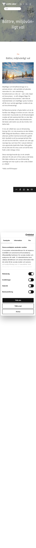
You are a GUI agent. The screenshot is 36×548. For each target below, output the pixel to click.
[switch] (31, 279)
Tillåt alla (18, 300)
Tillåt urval (18, 306)
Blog (18, 54)
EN (26, 4)
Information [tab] (18, 240)
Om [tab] (29, 240)
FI (23, 4)
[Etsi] (20, 4)
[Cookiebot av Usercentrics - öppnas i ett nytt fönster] (25, 235)
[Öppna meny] (30, 4)
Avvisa (18, 311)
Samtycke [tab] (6, 240)
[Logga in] (32, 4)
